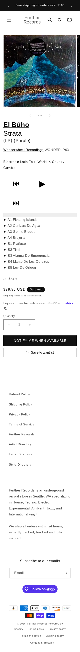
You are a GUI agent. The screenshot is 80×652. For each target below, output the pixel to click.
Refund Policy (19, 394)
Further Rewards (22, 434)
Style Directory (20, 464)
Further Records (37, 623)
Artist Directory (20, 444)
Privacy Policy (19, 414)
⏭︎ (16, 203)
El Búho (16, 124)
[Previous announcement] (8, 6)
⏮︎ (16, 183)
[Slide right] (50, 115)
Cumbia (9, 168)
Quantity (9, 316)
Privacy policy (57, 629)
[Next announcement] (72, 6)
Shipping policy (55, 635)
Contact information (42, 642)
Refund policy (36, 629)
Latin (24, 162)
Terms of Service (22, 424)
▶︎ (42, 183)
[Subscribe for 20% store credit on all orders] (65, 573)
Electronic (11, 162)
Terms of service (30, 635)
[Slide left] (30, 115)
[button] (9, 20)
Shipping (8, 295)
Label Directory (20, 454)
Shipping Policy (20, 404)
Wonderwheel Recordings (23, 150)
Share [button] (13, 278)
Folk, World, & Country (46, 162)
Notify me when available (40, 341)
